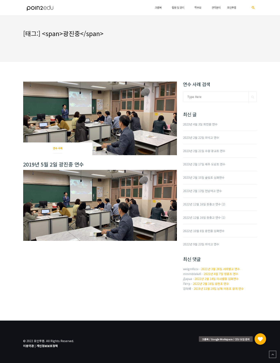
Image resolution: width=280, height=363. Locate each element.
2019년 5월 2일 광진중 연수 (53, 164)
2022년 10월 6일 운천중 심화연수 (203, 231)
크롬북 (158, 7)
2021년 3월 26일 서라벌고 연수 (220, 269)
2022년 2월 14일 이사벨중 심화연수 (217, 279)
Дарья (187, 279)
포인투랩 (231, 7)
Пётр (186, 284)
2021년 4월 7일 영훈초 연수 (221, 274)
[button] (260, 337)
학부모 (198, 7)
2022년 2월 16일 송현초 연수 (211, 284)
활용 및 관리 (178, 7)
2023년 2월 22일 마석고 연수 (201, 137)
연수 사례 (58, 148)
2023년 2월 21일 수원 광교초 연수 (204, 151)
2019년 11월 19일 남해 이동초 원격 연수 (219, 289)
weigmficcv (190, 269)
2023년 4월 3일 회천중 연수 (200, 124)
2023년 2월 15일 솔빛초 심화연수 (203, 177)
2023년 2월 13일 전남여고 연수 (202, 191)
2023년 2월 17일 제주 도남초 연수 (204, 164)
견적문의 (216, 7)
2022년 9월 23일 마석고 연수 (201, 244)
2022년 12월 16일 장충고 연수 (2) (204, 204)
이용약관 (28, 346)
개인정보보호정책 (47, 346)
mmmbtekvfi (192, 274)
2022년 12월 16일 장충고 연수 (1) (204, 217)
